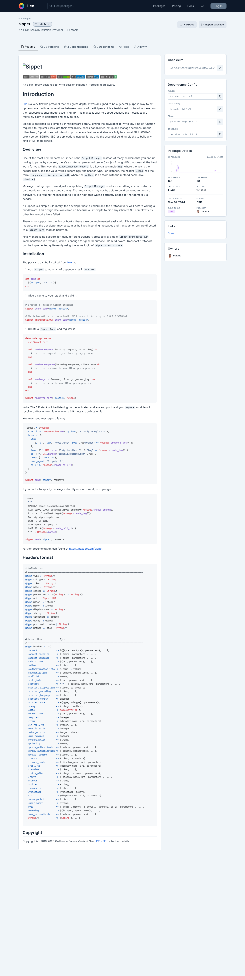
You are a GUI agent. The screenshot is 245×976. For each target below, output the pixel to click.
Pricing (176, 6)
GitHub (171, 233)
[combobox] (82, 6)
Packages (159, 6)
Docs (190, 6)
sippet (24, 23)
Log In (218, 6)
